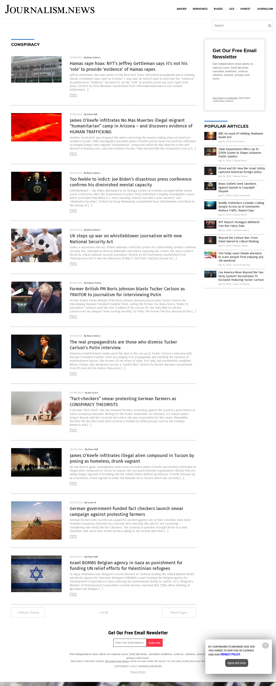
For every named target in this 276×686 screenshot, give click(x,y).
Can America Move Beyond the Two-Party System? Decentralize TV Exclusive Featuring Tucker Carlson (241, 276)
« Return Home (28, 612)
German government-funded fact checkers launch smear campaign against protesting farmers (126, 511)
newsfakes (200, 8)
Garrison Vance (241, 230)
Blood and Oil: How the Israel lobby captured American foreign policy (241, 170)
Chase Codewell (241, 195)
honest (245, 8)
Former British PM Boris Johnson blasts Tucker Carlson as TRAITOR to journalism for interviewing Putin (127, 291)
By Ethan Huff (90, 114)
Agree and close (237, 663)
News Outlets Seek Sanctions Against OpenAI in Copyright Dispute (237, 187)
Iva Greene (239, 141)
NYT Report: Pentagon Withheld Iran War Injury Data (238, 224)
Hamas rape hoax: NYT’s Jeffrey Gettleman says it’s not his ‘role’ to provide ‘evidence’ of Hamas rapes (129, 66)
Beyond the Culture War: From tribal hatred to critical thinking (238, 239)
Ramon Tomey (240, 176)
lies (231, 8)
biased (218, 8)
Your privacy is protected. (225, 98)
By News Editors (92, 57)
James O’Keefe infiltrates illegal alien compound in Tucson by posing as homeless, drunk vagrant (132, 458)
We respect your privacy (117, 661)
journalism (265, 8)
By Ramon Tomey (92, 283)
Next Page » (179, 612)
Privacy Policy (138, 672)
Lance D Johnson (241, 265)
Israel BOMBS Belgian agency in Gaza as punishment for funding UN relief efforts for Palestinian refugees (126, 565)
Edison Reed (240, 160)
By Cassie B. (90, 502)
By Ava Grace (91, 392)
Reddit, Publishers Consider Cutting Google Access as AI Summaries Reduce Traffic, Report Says (241, 206)
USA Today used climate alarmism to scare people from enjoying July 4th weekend (240, 257)
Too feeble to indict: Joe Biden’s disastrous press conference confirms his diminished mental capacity (131, 182)
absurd (181, 8)
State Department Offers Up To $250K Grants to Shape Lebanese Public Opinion (239, 152)
